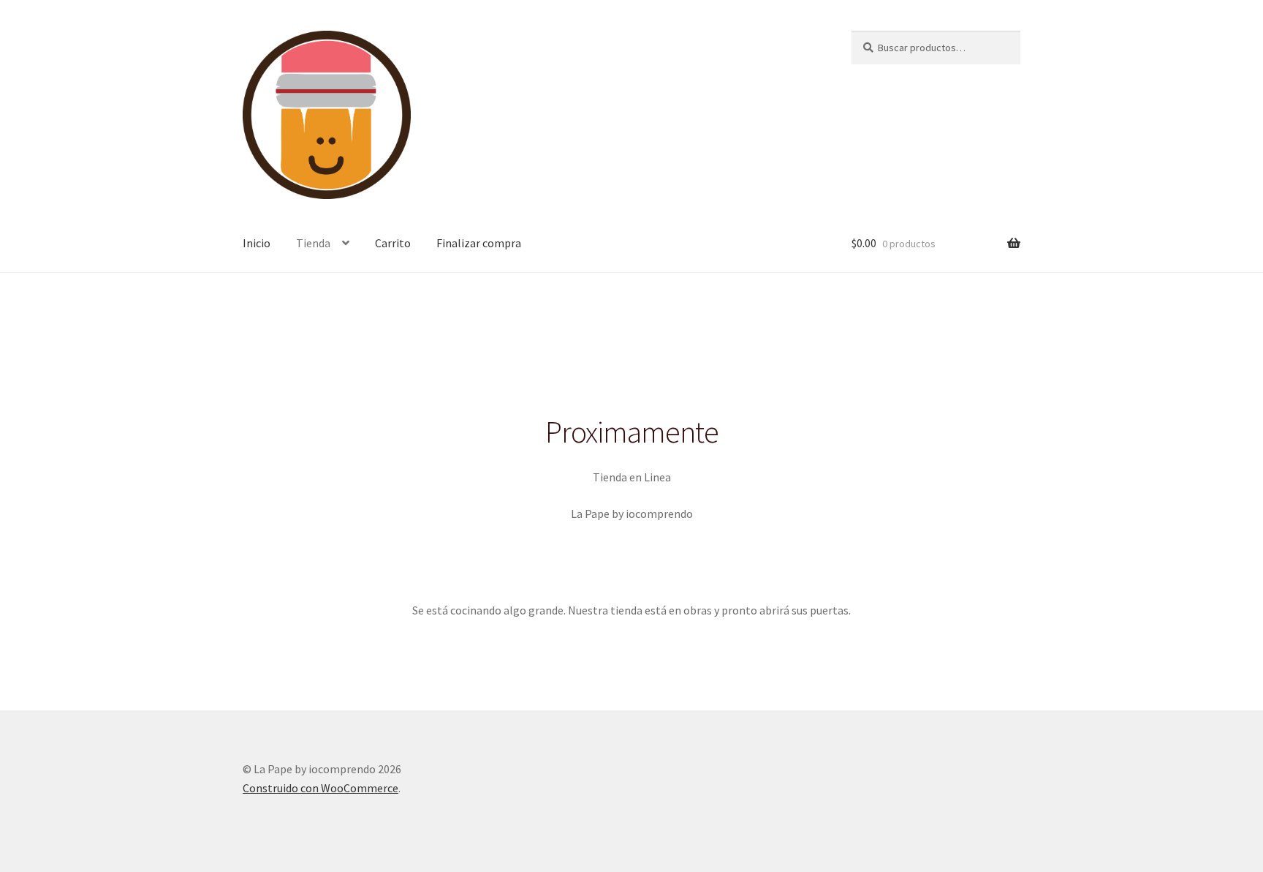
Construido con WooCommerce (320, 788)
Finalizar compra (478, 243)
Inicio (256, 243)
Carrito (393, 243)
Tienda (313, 243)
